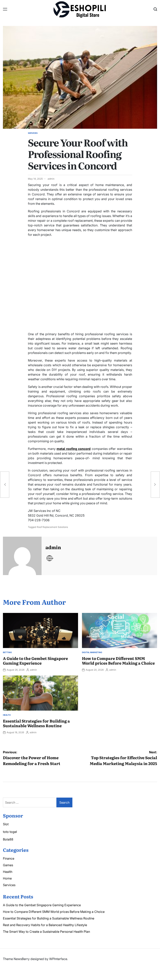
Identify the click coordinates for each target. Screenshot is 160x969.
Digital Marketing (92, 652)
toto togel (10, 832)
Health (7, 715)
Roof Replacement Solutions (52, 527)
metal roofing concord (74, 449)
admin (51, 178)
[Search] (155, 9)
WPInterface (58, 959)
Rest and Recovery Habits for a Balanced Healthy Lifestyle (45, 925)
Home (7, 878)
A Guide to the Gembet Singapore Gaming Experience (35, 660)
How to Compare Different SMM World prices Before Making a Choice (118, 660)
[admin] (22, 556)
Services (33, 133)
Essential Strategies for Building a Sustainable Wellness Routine (36, 723)
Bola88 (8, 839)
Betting (7, 652)
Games (8, 865)
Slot (6, 824)
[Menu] (5, 9)
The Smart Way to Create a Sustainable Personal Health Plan (46, 932)
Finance (8, 858)
